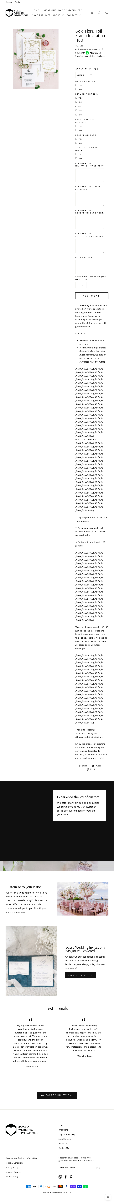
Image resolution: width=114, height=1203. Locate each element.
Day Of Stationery (70, 10)
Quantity (81, 279)
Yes (81, 85)
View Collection (80, 975)
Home (35, 10)
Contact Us (74, 15)
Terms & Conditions (14, 1163)
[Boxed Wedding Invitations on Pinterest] (71, 1177)
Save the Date (41, 15)
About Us (59, 15)
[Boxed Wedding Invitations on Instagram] (60, 1177)
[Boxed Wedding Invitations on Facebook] (65, 1177)
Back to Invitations (59, 1095)
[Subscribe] (98, 1168)
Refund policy (12, 1176)
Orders (9, 2)
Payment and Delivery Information (21, 1158)
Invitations (48, 10)
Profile (17, 2)
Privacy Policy (12, 1167)
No (80, 89)
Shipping (79, 56)
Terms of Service (13, 1172)
